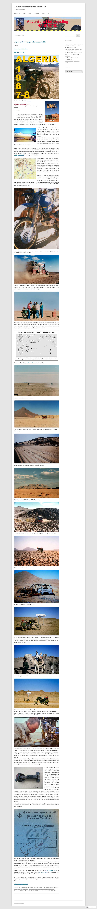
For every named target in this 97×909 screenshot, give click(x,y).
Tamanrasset (17, 890)
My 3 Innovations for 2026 (70, 47)
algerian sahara (42, 887)
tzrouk (34, 890)
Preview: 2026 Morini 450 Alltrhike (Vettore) (73, 44)
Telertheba (22, 890)
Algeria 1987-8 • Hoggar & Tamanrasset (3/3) (30, 42)
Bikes (24, 13)
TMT (48, 13)
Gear (43, 13)
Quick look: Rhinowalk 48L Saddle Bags (73, 49)
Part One (16, 52)
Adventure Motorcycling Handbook (30, 7)
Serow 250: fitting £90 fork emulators (72, 45)
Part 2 (19, 110)
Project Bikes (30, 887)
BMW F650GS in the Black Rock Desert (73, 52)
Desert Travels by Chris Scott (52, 887)
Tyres (30, 13)
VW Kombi (38, 890)
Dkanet (15, 889)
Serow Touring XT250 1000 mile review (73, 50)
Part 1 (15, 110)
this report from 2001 (19, 155)
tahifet (53, 889)
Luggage (37, 13)
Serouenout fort (40, 889)
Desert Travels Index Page (21, 48)
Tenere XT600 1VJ (29, 890)
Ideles (35, 889)
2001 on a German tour (50, 870)
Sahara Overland (32, 362)
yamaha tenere (44, 890)
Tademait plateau (48, 889)
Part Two (22, 52)
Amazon (29, 100)
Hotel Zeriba (31, 889)
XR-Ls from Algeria (43, 872)
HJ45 (19, 889)
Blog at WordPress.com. (19, 903)
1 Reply (16, 45)
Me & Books (17, 13)
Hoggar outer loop (24, 889)
